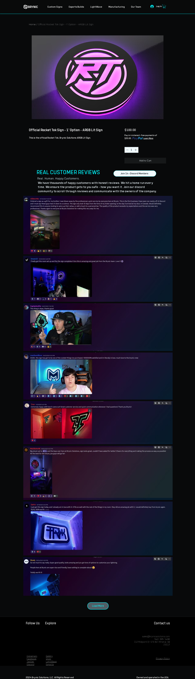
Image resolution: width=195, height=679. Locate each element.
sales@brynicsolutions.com (156, 636)
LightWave (51, 661)
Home (32, 24)
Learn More (148, 138)
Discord (30, 664)
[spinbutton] (131, 150)
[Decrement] (127, 150)
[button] (164, 6)
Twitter (30, 661)
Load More (98, 606)
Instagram (32, 656)
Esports (50, 664)
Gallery (49, 656)
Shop (48, 659)
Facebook (31, 659)
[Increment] (136, 150)
